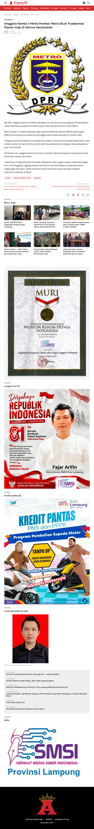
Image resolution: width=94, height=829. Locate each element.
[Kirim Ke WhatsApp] (88, 195)
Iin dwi (8, 178)
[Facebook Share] (68, 195)
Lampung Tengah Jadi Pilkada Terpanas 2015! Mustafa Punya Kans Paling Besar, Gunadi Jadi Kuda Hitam (46, 695)
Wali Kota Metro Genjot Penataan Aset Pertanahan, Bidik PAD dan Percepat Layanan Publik (74, 251)
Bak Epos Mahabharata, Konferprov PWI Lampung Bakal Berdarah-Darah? (37, 687)
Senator (12, 31)
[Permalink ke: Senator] (6, 32)
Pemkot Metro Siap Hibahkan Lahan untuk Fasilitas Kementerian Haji (46, 251)
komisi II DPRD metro (22, 178)
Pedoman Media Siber (34, 819)
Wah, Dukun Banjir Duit (15, 702)
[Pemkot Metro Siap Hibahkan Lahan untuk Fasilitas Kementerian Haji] (47, 239)
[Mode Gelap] (84, 3)
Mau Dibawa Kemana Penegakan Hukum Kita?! (25, 709)
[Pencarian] (88, 3)
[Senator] (18, 3)
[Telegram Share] (83, 195)
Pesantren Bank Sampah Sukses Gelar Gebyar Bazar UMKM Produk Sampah (76, 224)
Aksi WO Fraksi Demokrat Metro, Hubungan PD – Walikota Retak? (33, 674)
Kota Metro (8, 20)
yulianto (37, 178)
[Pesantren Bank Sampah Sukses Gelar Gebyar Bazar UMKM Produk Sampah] (76, 212)
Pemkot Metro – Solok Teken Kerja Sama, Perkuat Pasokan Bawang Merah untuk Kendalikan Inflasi (16, 251)
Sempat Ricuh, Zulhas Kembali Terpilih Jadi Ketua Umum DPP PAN (70, 186)
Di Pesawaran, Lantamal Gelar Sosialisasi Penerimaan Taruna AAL (20, 186)
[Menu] (6, 3)
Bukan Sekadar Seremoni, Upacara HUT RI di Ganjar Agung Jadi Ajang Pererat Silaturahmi (44, 224)
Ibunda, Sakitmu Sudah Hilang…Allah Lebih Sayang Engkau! (30, 681)
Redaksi (49, 819)
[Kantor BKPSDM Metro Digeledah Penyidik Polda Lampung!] (17, 212)
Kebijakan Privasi (62, 819)
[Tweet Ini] (73, 195)
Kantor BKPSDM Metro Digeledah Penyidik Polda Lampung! (14, 224)
